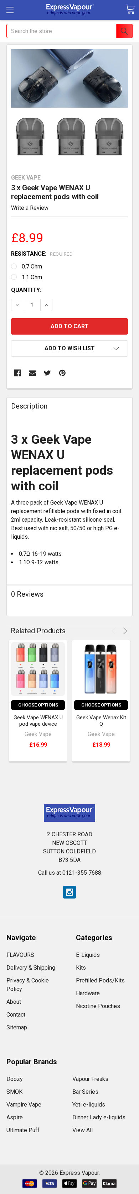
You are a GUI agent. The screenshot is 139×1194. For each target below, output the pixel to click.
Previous (114, 631)
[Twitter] (47, 373)
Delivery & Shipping (30, 967)
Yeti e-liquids (88, 1104)
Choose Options (38, 705)
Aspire (14, 1117)
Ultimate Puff (23, 1130)
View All (82, 1130)
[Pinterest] (62, 373)
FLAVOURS (20, 955)
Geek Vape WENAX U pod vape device (38, 720)
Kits (81, 967)
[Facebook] (17, 373)
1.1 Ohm (32, 277)
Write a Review (29, 207)
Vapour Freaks (90, 1079)
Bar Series (85, 1091)
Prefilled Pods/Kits (100, 980)
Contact (15, 1014)
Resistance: (42, 253)
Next (123, 631)
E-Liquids (88, 955)
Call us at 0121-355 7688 (69, 872)
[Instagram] (69, 892)
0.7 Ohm (32, 266)
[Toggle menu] (10, 10)
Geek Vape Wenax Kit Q (101, 720)
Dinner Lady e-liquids (98, 1117)
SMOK (14, 1091)
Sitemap (16, 1027)
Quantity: (26, 290)
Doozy (14, 1079)
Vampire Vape (23, 1104)
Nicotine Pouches (98, 1006)
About (13, 1001)
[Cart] (130, 9)
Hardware (88, 993)
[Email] (32, 373)
